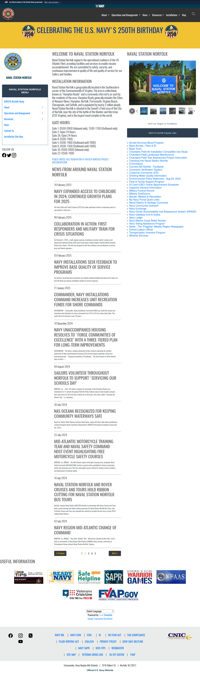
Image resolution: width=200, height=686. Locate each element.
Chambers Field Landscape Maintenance (151, 154)
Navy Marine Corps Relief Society (147, 220)
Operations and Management (125, 15)
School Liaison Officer (141, 229)
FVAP (132, 654)
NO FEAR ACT (114, 635)
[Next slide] (194, 111)
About (104, 15)
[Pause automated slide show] (132, 111)
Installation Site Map (13, 136)
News (145, 15)
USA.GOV (89, 641)
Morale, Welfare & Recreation (145, 196)
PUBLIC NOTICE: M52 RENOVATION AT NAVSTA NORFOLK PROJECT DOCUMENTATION (80, 161)
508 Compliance (136, 635)
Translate (108, 615)
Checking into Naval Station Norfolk (148, 160)
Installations (172, 15)
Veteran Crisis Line (92, 654)
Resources (157, 15)
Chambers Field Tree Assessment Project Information (158, 157)
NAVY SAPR (84, 648)
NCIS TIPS (100, 648)
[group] (162, 82)
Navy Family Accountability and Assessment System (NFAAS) (162, 211)
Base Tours (135, 148)
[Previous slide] (137, 111)
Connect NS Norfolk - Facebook (146, 166)
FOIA (89, 635)
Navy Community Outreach (144, 205)
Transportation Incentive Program (147, 232)
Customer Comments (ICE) (144, 172)
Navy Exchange (137, 208)
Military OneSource (139, 193)
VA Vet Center (116, 654)
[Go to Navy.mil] (100, 6)
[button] (52, 2)
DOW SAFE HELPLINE (133, 641)
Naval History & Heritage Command (148, 202)
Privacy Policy (108, 641)
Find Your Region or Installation (162, 123)
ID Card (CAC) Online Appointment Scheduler (154, 184)
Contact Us (9, 130)
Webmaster (117, 648)
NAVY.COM (75, 635)
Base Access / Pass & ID (142, 145)
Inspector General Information (145, 187)
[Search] (18, 141)
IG (100, 635)
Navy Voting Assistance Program (147, 223)
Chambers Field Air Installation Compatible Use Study (158, 151)
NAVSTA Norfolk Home (14, 101)
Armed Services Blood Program (146, 142)
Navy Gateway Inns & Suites (144, 214)
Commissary (136, 163)
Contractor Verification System (145, 169)
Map (184, 15)
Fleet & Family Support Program (146, 181)
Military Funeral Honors (141, 190)
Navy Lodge (135, 217)
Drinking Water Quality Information (148, 175)
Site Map (71, 654)
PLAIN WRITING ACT (69, 641)
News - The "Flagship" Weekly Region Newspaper (156, 226)
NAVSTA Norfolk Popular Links (162, 133)
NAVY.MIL (59, 635)
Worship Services (138, 235)
